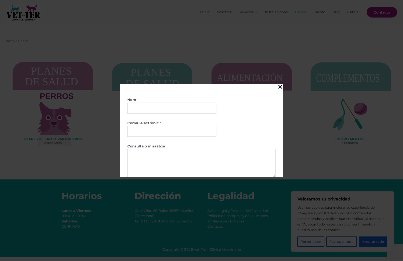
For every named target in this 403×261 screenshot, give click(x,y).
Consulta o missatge (146, 146)
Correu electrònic (144, 123)
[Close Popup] (280, 87)
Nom (133, 99)
